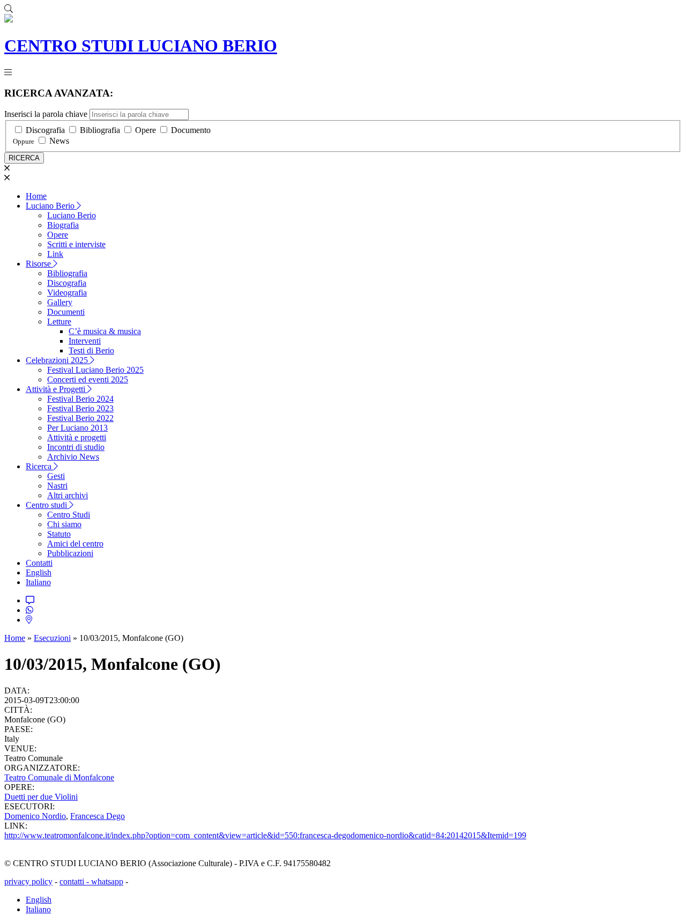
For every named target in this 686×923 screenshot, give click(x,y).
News (59, 140)
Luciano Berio (51, 205)
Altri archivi (67, 495)
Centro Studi (68, 514)
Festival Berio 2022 (80, 418)
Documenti (66, 311)
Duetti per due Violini (41, 796)
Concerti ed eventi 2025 (87, 379)
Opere (145, 130)
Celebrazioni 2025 (58, 360)
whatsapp (107, 881)
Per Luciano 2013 (77, 427)
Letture (59, 321)
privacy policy (28, 881)
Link (55, 254)
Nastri (57, 485)
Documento (191, 130)
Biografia (63, 225)
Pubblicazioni (70, 553)
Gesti (56, 476)
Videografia (67, 292)
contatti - (75, 881)
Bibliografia (100, 130)
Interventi (85, 340)
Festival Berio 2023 (80, 408)
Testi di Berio (91, 350)
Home (36, 196)
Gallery (59, 302)
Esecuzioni (52, 638)
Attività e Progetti (56, 389)
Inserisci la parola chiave (45, 114)
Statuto (59, 533)
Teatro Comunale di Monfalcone (59, 777)
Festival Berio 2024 (80, 398)
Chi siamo (64, 524)
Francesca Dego (97, 816)
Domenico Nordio (35, 816)
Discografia (45, 130)
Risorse (39, 263)
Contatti (39, 562)
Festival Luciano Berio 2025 (95, 369)
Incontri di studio (76, 447)
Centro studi (47, 505)
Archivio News (73, 456)
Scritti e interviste (76, 244)
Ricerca (40, 466)
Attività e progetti (76, 437)
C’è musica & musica (105, 331)
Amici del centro (75, 543)
